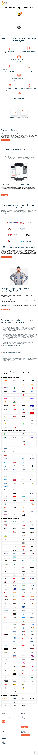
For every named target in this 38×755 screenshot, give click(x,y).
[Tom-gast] (32, 652)
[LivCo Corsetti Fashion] (15, 603)
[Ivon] (6, 589)
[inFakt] (32, 472)
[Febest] (23, 571)
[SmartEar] (6, 645)
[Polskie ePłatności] (23, 507)
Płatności (22, 721)
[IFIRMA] (23, 476)
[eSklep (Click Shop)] (15, 437)
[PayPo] (6, 511)
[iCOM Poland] (6, 585)
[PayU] (23, 493)
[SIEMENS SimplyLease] (23, 496)
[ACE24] (6, 521)
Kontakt (3, 733)
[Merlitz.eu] (32, 614)
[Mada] (6, 606)
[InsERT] (6, 487)
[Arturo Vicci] (23, 528)
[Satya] (15, 641)
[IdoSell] (6, 437)
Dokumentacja (4, 743)
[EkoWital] (15, 564)
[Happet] (23, 578)
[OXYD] (15, 627)
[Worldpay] (32, 496)
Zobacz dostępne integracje (6, 256)
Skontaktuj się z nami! (5, 139)
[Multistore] (15, 620)
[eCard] (6, 504)
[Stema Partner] (15, 648)
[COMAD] (23, 550)
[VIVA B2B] (6, 659)
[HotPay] (6, 500)
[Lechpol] (23, 599)
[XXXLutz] (23, 412)
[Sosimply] (32, 645)
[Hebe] (6, 398)
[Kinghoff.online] (32, 592)
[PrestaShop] (23, 434)
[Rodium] (32, 638)
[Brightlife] (23, 546)
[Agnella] (15, 666)
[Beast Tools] (23, 535)
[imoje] (32, 504)
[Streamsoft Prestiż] (15, 469)
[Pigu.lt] (32, 391)
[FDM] (15, 571)
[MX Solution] (6, 614)
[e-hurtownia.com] (6, 560)
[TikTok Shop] (23, 420)
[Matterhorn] (23, 610)
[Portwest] (23, 677)
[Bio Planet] (15, 670)
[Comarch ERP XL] (32, 458)
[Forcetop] (32, 571)
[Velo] (23, 655)
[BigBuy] (23, 539)
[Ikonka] (23, 585)
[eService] (15, 504)
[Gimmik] (32, 575)
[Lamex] (32, 596)
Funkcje (3, 726)
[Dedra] (23, 553)
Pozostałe (22, 722)
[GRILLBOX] (6, 578)
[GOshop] (6, 448)
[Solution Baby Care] (15, 645)
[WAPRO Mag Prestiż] (15, 462)
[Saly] (32, 437)
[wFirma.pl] (23, 455)
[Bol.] (32, 405)
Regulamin (3, 742)
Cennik (3, 740)
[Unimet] (15, 655)
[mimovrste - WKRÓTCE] (6, 427)
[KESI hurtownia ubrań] (23, 592)
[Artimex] (15, 528)
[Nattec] (23, 620)
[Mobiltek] (6, 507)
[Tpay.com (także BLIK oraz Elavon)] (6, 493)
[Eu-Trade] (6, 567)
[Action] (15, 521)
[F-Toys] (23, 567)
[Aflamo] (6, 681)
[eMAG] (6, 387)
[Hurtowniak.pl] (23, 582)
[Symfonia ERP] (6, 472)
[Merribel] (32, 688)
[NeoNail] (32, 620)
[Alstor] (32, 666)
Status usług (3, 745)
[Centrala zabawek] (6, 550)
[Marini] (23, 606)
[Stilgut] (23, 648)
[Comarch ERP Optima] (23, 458)
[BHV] (23, 416)
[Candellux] (32, 546)
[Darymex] (6, 553)
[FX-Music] (15, 575)
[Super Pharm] (6, 412)
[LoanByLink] (6, 514)
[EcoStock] (23, 560)
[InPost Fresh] (15, 387)
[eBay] (15, 380)
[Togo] (23, 652)
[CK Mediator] (23, 691)
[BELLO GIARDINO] (6, 539)
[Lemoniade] (6, 603)
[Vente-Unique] (32, 409)
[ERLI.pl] (15, 384)
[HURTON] (6, 691)
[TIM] (15, 652)
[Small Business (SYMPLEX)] (6, 469)
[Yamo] (15, 663)
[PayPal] (32, 493)
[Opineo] (15, 698)
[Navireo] (6, 479)
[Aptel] (32, 525)
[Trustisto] (32, 702)
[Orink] (32, 624)
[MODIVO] (6, 391)
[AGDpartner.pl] (6, 525)
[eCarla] (15, 560)
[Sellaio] (15, 448)
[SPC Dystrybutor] (6, 648)
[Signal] (32, 641)
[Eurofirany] (15, 684)
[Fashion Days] (6, 409)
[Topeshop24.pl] (6, 655)
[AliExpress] (32, 395)
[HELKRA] (32, 578)
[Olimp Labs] (15, 624)
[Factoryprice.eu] (23, 670)
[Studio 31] (32, 648)
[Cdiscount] (32, 398)
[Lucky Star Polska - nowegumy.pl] (23, 603)
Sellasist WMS (4, 730)
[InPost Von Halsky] (15, 420)
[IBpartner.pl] (15, 681)
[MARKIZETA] (32, 606)
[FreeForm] (6, 575)
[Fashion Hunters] (6, 571)
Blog (2, 732)
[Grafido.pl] (32, 698)
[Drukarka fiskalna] (15, 702)
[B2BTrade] (32, 532)
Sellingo (3, 729)
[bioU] (23, 543)
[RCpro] (23, 634)
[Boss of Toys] (15, 546)
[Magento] (15, 434)
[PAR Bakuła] (32, 627)
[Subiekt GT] (6, 458)
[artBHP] (6, 670)
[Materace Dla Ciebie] (15, 610)
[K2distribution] (32, 589)
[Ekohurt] (6, 564)
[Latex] (6, 599)
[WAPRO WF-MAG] (6, 455)
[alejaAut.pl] (23, 666)
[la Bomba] (15, 596)
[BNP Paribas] (23, 500)
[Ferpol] (32, 553)
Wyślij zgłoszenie (24, 727)
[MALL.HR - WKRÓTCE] (15, 427)
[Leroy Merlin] (15, 402)
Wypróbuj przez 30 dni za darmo (21, 2)
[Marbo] (15, 606)
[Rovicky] (6, 641)
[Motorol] (32, 617)
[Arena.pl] (23, 380)
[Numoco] (6, 624)
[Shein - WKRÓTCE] (32, 420)
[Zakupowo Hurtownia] (15, 688)
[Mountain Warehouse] (6, 420)
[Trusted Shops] (6, 705)
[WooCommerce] (32, 434)
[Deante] (15, 553)
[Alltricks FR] (32, 416)
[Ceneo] (6, 698)
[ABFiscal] (15, 705)
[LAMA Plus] (23, 596)
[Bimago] (32, 539)
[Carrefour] (23, 409)
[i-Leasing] (15, 511)
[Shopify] (23, 441)
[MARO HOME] (6, 610)
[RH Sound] (15, 638)
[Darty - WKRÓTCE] (15, 423)
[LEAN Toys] (15, 599)
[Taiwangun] (6, 652)
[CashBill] (32, 500)
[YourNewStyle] (23, 663)
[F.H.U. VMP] (32, 567)
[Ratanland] (32, 681)
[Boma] (6, 546)
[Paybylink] (32, 511)
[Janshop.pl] (23, 589)
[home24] (32, 402)
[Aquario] (6, 528)
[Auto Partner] (6, 532)
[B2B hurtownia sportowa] (23, 532)
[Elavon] (23, 514)
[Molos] (6, 617)
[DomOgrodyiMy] (23, 557)
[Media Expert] (23, 405)
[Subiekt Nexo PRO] (32, 455)
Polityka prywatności (5, 747)
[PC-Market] (23, 465)
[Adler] (32, 521)
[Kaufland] (32, 387)
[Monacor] (15, 617)
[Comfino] (15, 514)
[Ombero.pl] (15, 677)
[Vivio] (15, 659)
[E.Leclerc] (15, 412)
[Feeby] (32, 670)
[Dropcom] (32, 557)
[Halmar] (15, 578)
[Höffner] (32, 412)
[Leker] (32, 599)
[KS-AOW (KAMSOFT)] (6, 465)
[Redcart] (32, 441)
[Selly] (32, 444)
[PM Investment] (32, 631)
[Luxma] (32, 603)
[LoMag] (15, 465)
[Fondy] (23, 504)
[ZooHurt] (6, 666)
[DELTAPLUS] (23, 688)
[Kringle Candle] (32, 673)
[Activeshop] (23, 521)
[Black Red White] (23, 395)
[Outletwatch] (6, 627)
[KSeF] (15, 479)
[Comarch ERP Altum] (23, 462)
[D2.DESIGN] (32, 550)
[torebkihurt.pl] (6, 684)
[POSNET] (6, 702)
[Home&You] (23, 391)
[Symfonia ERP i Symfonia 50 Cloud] (15, 458)
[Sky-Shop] (6, 444)
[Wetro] (32, 659)
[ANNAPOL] (23, 525)
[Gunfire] (15, 673)
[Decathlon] (15, 391)
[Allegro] (6, 380)
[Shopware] (6, 441)
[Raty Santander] (15, 496)
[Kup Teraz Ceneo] (23, 384)
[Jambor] (15, 589)
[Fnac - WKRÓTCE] (6, 423)
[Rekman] (32, 677)
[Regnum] (6, 638)
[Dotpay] (15, 493)
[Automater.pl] (23, 702)
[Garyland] (23, 575)
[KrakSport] (6, 596)
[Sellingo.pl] (6, 434)
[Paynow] (15, 507)
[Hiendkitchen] (23, 673)
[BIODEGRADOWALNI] (6, 543)
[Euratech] (15, 567)
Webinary (3, 731)
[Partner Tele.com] (6, 631)
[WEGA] (23, 659)
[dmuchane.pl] (15, 557)
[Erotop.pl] (32, 564)
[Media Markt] (23, 402)
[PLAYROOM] (23, 631)
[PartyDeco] (15, 631)
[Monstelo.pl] (23, 617)
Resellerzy (3, 727)
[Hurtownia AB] (15, 582)
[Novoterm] (23, 681)
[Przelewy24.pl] (6, 496)
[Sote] (23, 444)
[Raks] (32, 465)
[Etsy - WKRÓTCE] (23, 398)
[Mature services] (32, 610)
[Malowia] (6, 677)
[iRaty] (23, 511)
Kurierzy (22, 719)
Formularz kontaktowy (25, 735)
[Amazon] (32, 384)
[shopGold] (15, 441)
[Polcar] (6, 634)
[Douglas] (15, 398)
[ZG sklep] (32, 663)
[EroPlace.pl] (23, 564)
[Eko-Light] (32, 560)
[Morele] (6, 395)
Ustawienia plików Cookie (5, 734)
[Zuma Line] (32, 684)
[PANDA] (23, 627)
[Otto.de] (23, 387)
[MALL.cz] (15, 405)
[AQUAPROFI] (15, 691)
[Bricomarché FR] (15, 416)
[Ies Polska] (15, 585)
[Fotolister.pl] (23, 698)
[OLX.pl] (32, 380)
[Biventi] (32, 543)
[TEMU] (6, 402)
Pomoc (3, 741)
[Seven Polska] (23, 641)
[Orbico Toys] (23, 624)
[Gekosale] (23, 437)
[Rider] (23, 638)
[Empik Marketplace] (6, 384)
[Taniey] (6, 405)
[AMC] (15, 525)
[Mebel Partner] (15, 614)
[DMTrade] (6, 557)
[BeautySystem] (32, 535)
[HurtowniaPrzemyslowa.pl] (32, 582)
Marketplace (22, 715)
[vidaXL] (32, 655)
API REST (3, 744)
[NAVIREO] (15, 455)
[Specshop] (23, 684)
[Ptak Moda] (15, 634)
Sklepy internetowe (23, 717)
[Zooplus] (6, 416)
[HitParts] (6, 582)
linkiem (5, 306)
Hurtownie (22, 716)
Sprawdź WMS (4, 195)
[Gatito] (6, 673)
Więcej (3, 721)
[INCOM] (32, 585)
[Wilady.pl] (6, 663)
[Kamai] (6, 592)
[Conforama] (15, 409)
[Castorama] (15, 395)
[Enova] (32, 462)
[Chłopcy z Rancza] (15, 550)
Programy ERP (23, 718)
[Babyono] (15, 535)
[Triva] (15, 472)
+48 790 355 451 (23, 731)
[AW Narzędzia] (15, 532)
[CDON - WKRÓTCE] (23, 423)
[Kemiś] (15, 592)
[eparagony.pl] (15, 476)
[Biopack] (15, 543)
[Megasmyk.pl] (23, 614)
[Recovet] (32, 634)
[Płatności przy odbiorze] (32, 507)
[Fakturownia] (23, 472)
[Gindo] (32, 691)
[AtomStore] (15, 444)
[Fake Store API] (6, 688)
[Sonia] (23, 645)
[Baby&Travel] (6, 535)
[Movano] (6, 620)
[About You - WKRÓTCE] (32, 423)
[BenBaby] (15, 539)
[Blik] (15, 500)
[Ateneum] (32, 528)
